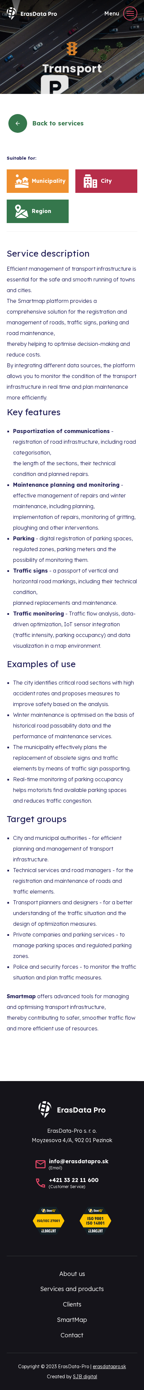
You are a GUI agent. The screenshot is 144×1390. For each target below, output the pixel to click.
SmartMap (72, 1320)
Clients (72, 1304)
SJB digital (85, 1377)
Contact (72, 1335)
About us (72, 1274)
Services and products (72, 1289)
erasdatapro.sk (109, 1367)
